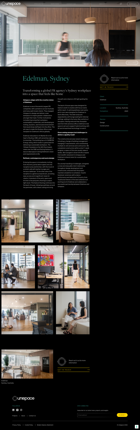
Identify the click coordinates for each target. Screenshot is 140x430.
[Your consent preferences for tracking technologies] (136, 426)
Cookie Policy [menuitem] (29, 425)
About (23, 416)
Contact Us (32, 416)
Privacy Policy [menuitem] (16, 425)
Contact (133, 4)
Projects (38, 4)
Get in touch (107, 87)
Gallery (132, 63)
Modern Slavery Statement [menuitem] (45, 425)
